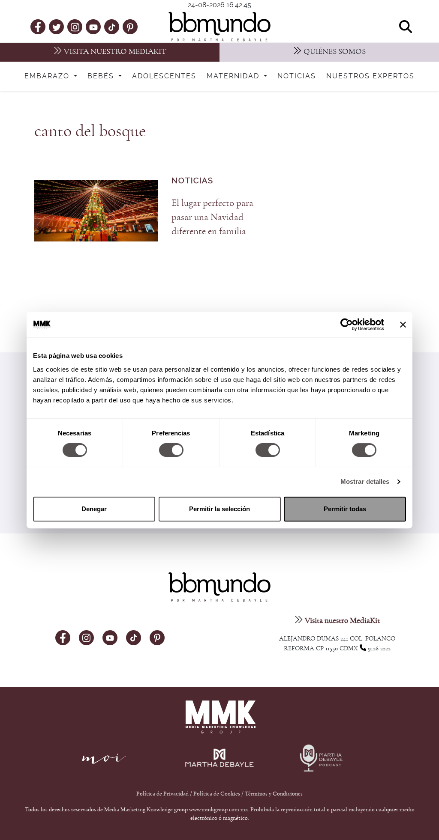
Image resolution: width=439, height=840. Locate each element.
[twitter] (56, 26)
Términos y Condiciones (274, 794)
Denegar (94, 508)
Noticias (296, 76)
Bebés (102, 76)
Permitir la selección (219, 508)
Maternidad (234, 76)
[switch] (171, 450)
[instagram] (75, 26)
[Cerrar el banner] (403, 325)
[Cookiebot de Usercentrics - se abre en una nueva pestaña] (346, 324)
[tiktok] (111, 26)
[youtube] (93, 26)
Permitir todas (345, 508)
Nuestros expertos (370, 76)
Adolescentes (164, 76)
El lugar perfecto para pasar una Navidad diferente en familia (212, 217)
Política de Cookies (216, 794)
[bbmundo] (219, 26)
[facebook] (38, 26)
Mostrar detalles (365, 481)
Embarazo (48, 76)
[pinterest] (130, 26)
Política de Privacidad (163, 794)
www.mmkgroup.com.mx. (219, 810)
